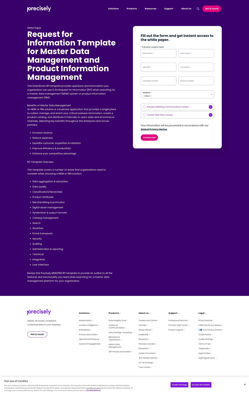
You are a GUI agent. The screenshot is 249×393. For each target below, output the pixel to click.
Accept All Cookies (201, 385)
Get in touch (212, 8)
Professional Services (177, 320)
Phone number (187, 81)
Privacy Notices (205, 320)
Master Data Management (115, 345)
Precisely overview (147, 344)
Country (147, 92)
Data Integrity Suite (117, 320)
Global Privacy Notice (154, 129)
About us (143, 313)
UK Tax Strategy (146, 362)
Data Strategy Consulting (120, 332)
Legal (201, 313)
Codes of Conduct (147, 353)
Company (185, 67)
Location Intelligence (88, 325)
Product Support (175, 330)
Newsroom (143, 339)
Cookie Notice (204, 334)
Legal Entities (204, 353)
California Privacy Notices (209, 325)
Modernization (85, 320)
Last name (185, 53)
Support (168, 8)
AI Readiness (84, 330)
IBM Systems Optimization (114, 338)
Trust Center (144, 367)
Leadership (143, 334)
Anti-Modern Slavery (148, 358)
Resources (150, 8)
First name (148, 53)
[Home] (39, 9)
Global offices (145, 330)
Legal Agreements (206, 358)
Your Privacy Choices (212, 330)
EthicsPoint (143, 348)
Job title (147, 67)
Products (132, 8)
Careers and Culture (148, 320)
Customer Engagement (89, 344)
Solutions (113, 8)
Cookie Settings (205, 339)
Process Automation (88, 334)
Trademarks (203, 348)
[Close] (245, 384)
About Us (186, 8)
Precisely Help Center (178, 325)
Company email (151, 81)
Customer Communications (117, 326)
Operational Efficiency (89, 339)
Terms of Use (204, 344)
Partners (142, 325)
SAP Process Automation (120, 351)
